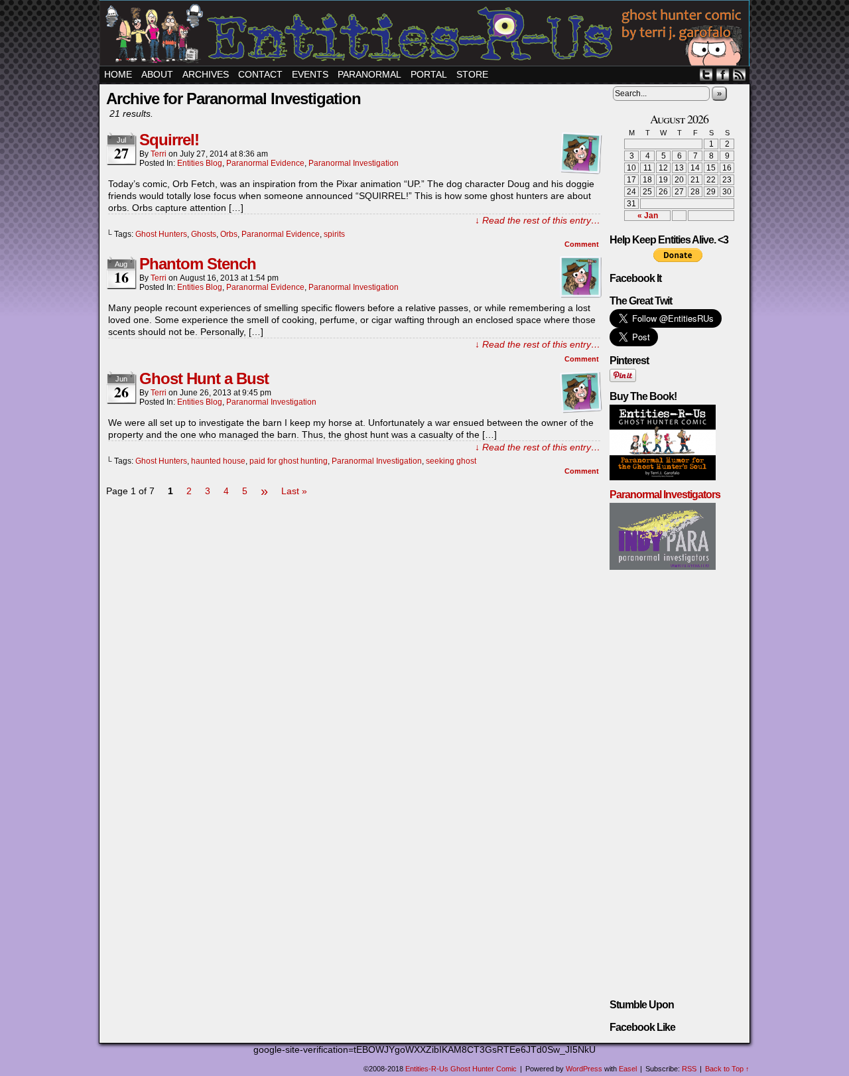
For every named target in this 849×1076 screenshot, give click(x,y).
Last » (294, 491)
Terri (158, 154)
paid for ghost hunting (288, 461)
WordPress (584, 1069)
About (157, 74)
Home (118, 74)
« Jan (647, 215)
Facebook (722, 74)
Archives (205, 74)
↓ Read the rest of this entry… (537, 220)
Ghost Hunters (161, 234)
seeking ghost (451, 461)
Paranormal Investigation (353, 163)
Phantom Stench (197, 264)
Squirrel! (169, 140)
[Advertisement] (354, 539)
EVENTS (310, 74)
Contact (260, 74)
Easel (628, 1069)
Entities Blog (199, 163)
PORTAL (429, 74)
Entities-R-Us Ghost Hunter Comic (426, 35)
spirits (334, 234)
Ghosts (203, 234)
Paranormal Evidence (265, 163)
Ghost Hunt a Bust (204, 378)
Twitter (706, 74)
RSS (739, 74)
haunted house (218, 461)
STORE (472, 74)
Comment (582, 244)
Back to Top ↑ (727, 1069)
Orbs (228, 234)
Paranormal (369, 74)
